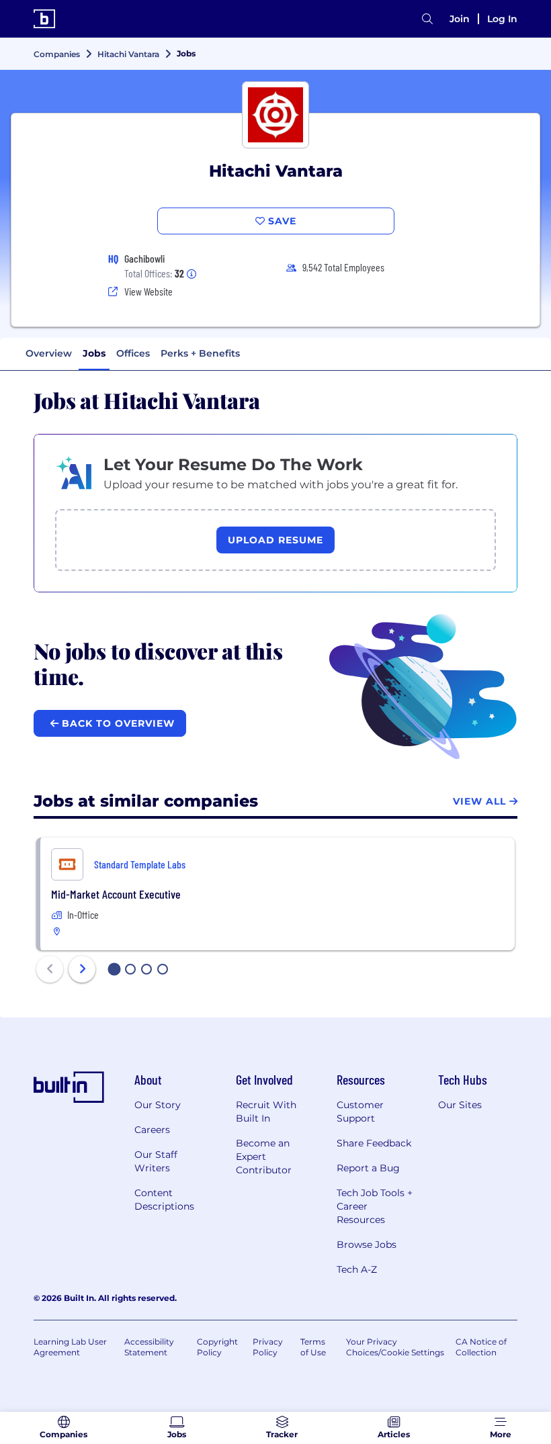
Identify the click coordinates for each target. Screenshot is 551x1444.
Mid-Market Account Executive (116, 894)
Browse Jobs (366, 1244)
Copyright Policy (217, 1347)
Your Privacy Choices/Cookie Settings (395, 1347)
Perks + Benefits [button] (200, 353)
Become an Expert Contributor (264, 1156)
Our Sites (460, 1105)
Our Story (157, 1105)
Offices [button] (133, 353)
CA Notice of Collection (481, 1347)
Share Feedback (374, 1143)
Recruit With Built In (266, 1111)
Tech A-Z (357, 1269)
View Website (148, 291)
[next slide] (82, 969)
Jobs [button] (94, 353)
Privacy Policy (268, 1347)
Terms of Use (313, 1347)
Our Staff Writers (155, 1161)
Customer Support (360, 1111)
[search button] (427, 19)
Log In (502, 19)
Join (460, 19)
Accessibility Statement (149, 1347)
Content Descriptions (164, 1199)
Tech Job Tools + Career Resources (375, 1206)
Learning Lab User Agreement (70, 1347)
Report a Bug (368, 1168)
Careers (152, 1130)
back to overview (116, 723)
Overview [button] (49, 353)
